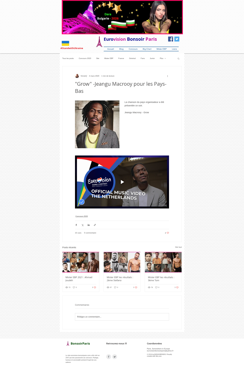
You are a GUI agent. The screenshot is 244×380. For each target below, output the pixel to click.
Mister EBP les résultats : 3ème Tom (161, 279)
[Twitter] (176, 39)
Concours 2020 (85, 58)
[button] (178, 58)
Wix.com (159, 356)
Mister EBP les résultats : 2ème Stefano (120, 279)
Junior (152, 58)
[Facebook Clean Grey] (108, 356)
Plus (161, 58)
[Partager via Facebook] (76, 225)
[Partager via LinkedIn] (88, 225)
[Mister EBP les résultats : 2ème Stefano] (122, 262)
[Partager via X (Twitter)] (82, 225)
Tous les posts (68, 58)
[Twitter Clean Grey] (114, 356)
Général (132, 58)
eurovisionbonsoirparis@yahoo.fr (160, 351)
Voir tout (178, 247)
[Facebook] (170, 39)
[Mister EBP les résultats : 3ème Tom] (163, 262)
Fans (143, 58)
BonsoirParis (80, 343)
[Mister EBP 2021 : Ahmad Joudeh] (80, 262)
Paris (151, 39)
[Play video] (122, 181)
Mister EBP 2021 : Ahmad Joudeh (78, 279)
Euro (108, 39)
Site (97, 58)
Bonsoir (136, 39)
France (121, 58)
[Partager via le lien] (95, 225)
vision (119, 39)
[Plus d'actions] (167, 75)
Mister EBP (108, 58)
